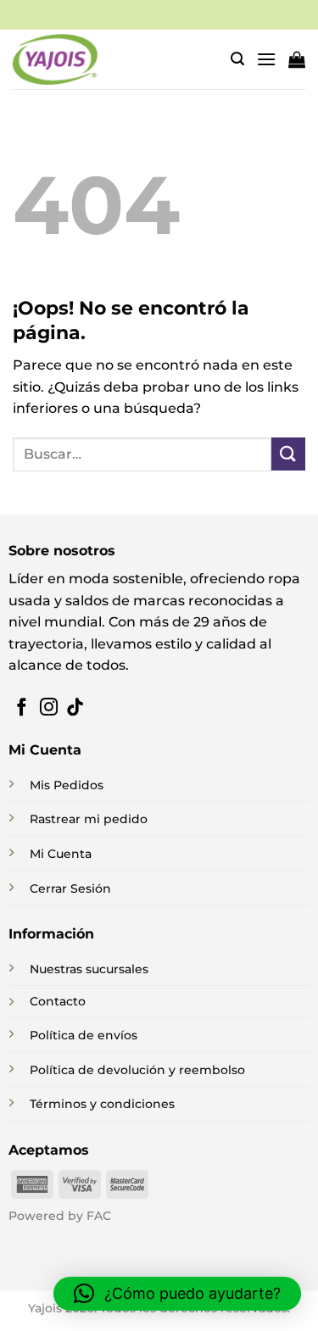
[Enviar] (288, 454)
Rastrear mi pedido (89, 819)
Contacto (58, 1001)
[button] (237, 58)
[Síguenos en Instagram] (49, 708)
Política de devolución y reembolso (137, 1070)
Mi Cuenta (61, 853)
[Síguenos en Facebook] (22, 708)
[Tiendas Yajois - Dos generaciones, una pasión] (55, 59)
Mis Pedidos (66, 785)
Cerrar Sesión (70, 888)
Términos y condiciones (102, 1103)
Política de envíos (83, 1035)
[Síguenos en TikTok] (75, 708)
